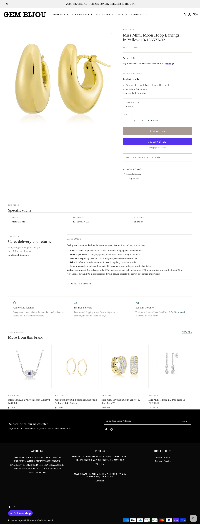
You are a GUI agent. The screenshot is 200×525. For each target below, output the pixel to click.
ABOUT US (137, 14)
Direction (100, 464)
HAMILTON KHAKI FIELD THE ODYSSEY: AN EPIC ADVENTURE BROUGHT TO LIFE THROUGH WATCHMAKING (37, 469)
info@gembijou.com (18, 255)
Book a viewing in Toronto (143, 157)
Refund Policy (163, 457)
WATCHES (59, 14)
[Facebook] (2, 4)
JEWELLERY (103, 14)
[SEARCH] (185, 14)
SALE (120, 14)
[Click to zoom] (110, 32)
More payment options (157, 148)
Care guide (74, 239)
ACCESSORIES (80, 14)
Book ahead (179, 312)
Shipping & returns (79, 284)
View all (187, 332)
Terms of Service (163, 461)
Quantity (128, 114)
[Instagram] (6, 4)
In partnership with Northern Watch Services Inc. (32, 520)
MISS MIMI (129, 29)
